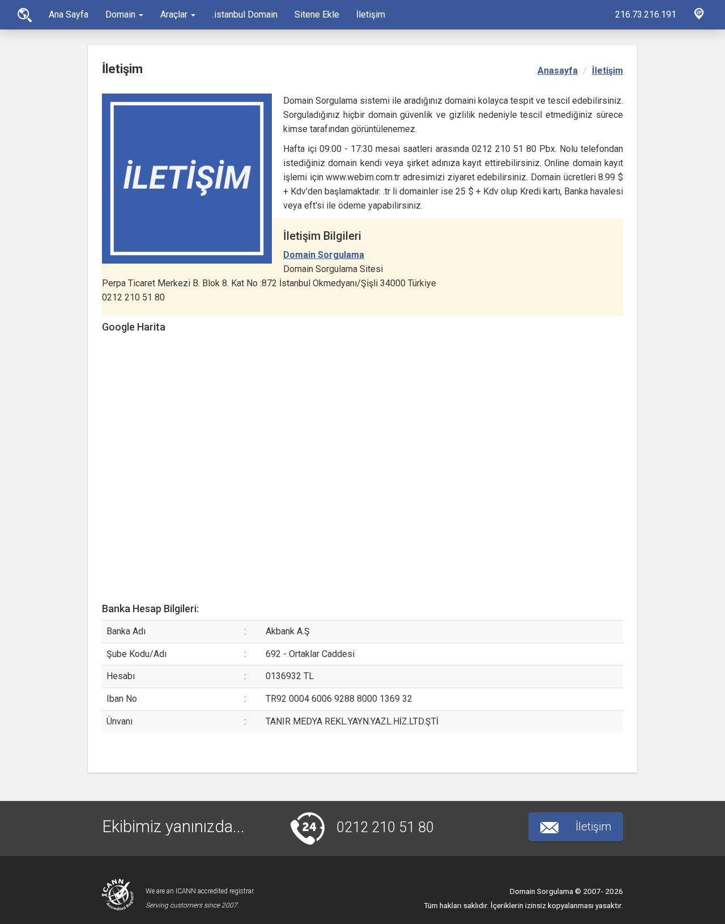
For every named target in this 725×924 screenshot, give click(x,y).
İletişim (370, 14)
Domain (121, 14)
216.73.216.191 (645, 14)
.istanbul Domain (245, 14)
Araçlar (175, 14)
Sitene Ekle (317, 14)
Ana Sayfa (24, 15)
